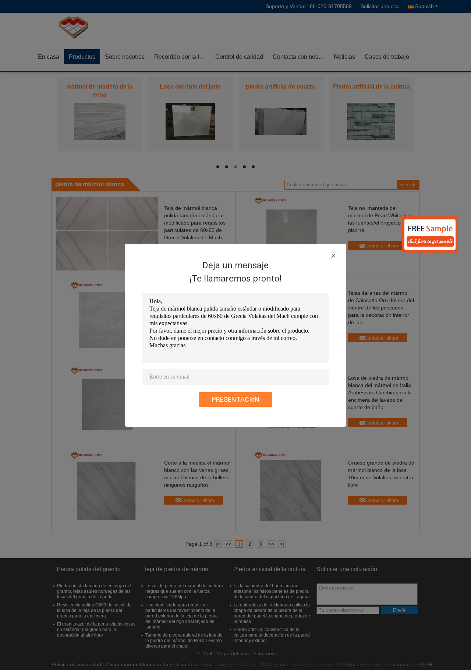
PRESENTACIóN (235, 399)
